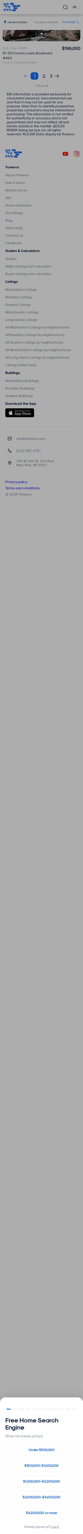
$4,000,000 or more (41, 1512)
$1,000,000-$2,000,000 (41, 1481)
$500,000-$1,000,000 (41, 1465)
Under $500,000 (41, 1449)
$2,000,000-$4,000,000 (41, 1497)
